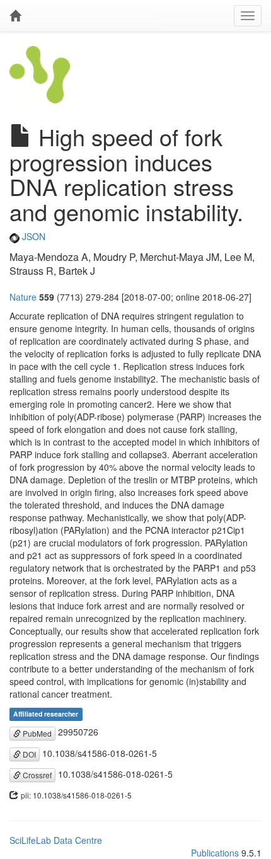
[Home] (15, 16)
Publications (215, 852)
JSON (32, 236)
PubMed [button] (36, 733)
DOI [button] (28, 754)
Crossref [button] (36, 775)
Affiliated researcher (45, 713)
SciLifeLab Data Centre (55, 840)
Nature (23, 297)
